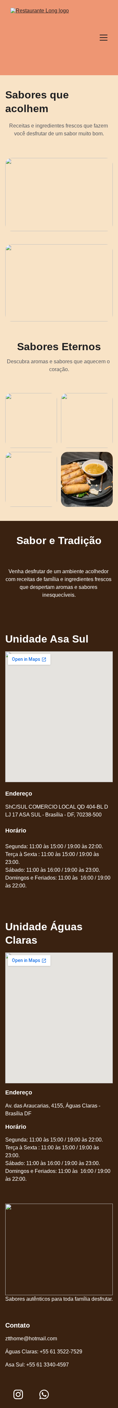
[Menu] (104, 38)
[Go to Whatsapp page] (44, 1394)
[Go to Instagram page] (18, 1394)
